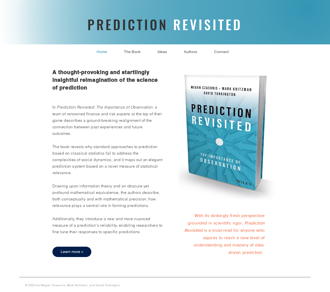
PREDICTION (164, 24)
